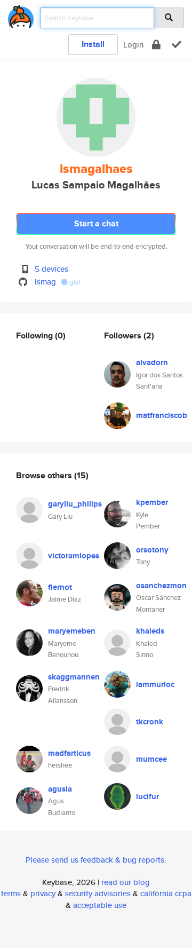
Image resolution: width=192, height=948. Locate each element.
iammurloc (155, 684)
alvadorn (152, 362)
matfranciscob (161, 415)
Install (93, 44)
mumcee (151, 759)
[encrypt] (156, 44)
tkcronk (149, 722)
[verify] (176, 44)
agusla (60, 789)
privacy (42, 893)
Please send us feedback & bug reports (95, 859)
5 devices (51, 268)
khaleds (150, 631)
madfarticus (69, 753)
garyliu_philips (75, 504)
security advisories (98, 893)
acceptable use (99, 905)
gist (74, 282)
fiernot (60, 587)
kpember (152, 502)
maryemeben (71, 631)
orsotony (152, 550)
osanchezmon (161, 585)
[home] (21, 15)
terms (11, 893)
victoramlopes (73, 556)
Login (133, 44)
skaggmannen (74, 677)
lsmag (45, 281)
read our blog (125, 882)
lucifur (147, 796)
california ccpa (165, 893)
